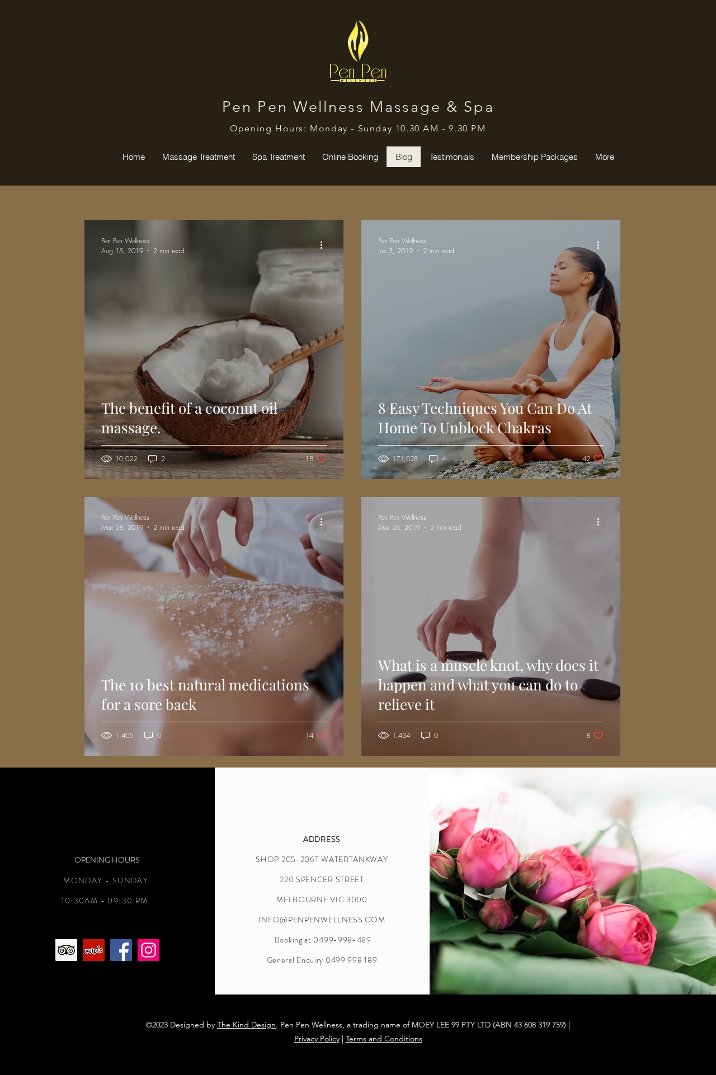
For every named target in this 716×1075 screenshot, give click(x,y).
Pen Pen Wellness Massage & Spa (358, 107)
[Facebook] (121, 950)
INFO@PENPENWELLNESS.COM (321, 919)
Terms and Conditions (384, 1039)
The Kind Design (246, 1025)
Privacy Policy (317, 1039)
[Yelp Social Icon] (94, 950)
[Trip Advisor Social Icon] (66, 950)
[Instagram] (148, 950)
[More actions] (325, 245)
